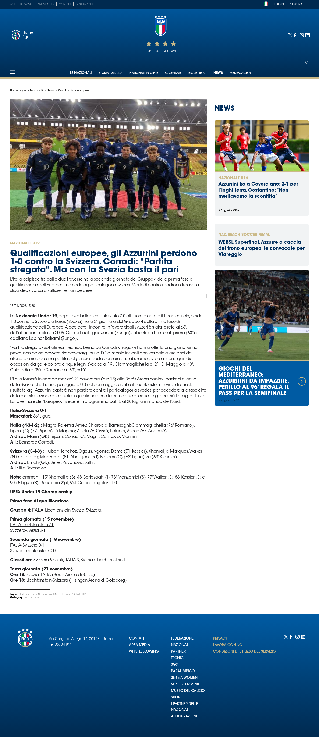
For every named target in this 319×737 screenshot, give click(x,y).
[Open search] (307, 62)
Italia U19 (81, 595)
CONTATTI (137, 638)
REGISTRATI (296, 4)
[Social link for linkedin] (307, 35)
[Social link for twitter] (289, 35)
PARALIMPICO (183, 671)
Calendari (173, 73)
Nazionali (36, 90)
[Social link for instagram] (301, 35)
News (218, 73)
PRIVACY (220, 638)
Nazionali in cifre (143, 73)
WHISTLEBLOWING (144, 652)
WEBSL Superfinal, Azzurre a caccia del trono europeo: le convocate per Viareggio (261, 248)
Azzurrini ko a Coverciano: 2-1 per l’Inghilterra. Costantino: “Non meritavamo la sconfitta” (258, 190)
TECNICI (177, 658)
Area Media (46, 4)
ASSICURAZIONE (184, 716)
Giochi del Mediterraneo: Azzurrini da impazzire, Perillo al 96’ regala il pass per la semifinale (253, 381)
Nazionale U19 (50, 595)
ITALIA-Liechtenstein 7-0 (32, 525)
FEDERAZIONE (182, 638)
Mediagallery (241, 73)
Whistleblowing (21, 4)
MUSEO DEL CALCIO (188, 691)
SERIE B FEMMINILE (186, 684)
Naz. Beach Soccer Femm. (244, 235)
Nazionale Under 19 (30, 595)
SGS (174, 665)
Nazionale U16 (233, 178)
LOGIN (279, 4)
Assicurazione (86, 4)
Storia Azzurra (110, 73)
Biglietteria (197, 73)
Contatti (65, 4)
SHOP (175, 697)
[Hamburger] (12, 72)
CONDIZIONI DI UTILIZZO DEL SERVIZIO (244, 652)
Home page (18, 90)
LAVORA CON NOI (228, 645)
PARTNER (178, 652)
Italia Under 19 (67, 595)
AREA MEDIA (139, 645)
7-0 (122, 316)
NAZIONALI (180, 645)
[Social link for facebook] (295, 35)
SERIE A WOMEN (184, 678)
